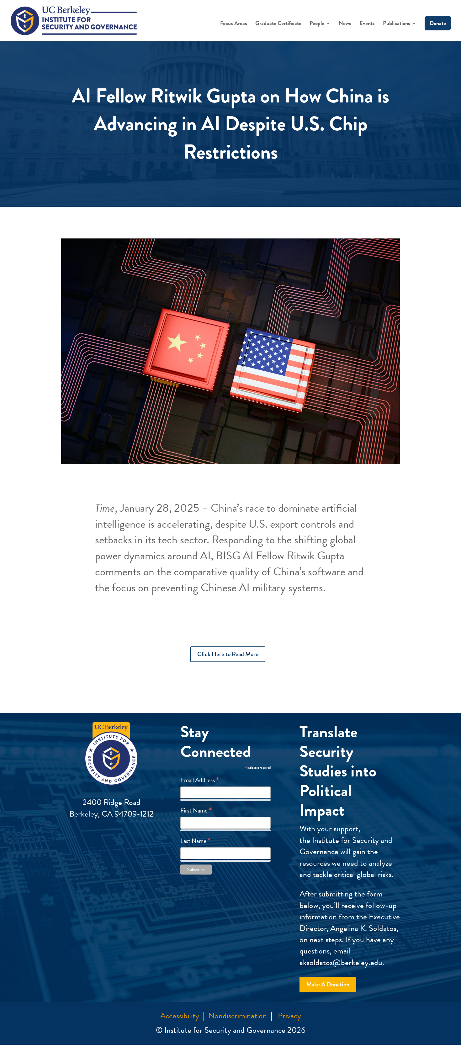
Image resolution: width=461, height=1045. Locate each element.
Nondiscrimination (237, 1016)
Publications (396, 24)
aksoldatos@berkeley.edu (340, 962)
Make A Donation (327, 984)
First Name (196, 810)
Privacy (289, 1016)
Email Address (199, 780)
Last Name (195, 840)
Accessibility (179, 1016)
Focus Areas (233, 24)
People (317, 24)
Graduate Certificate (278, 24)
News (345, 24)
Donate (438, 23)
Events (367, 24)
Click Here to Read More (227, 654)
